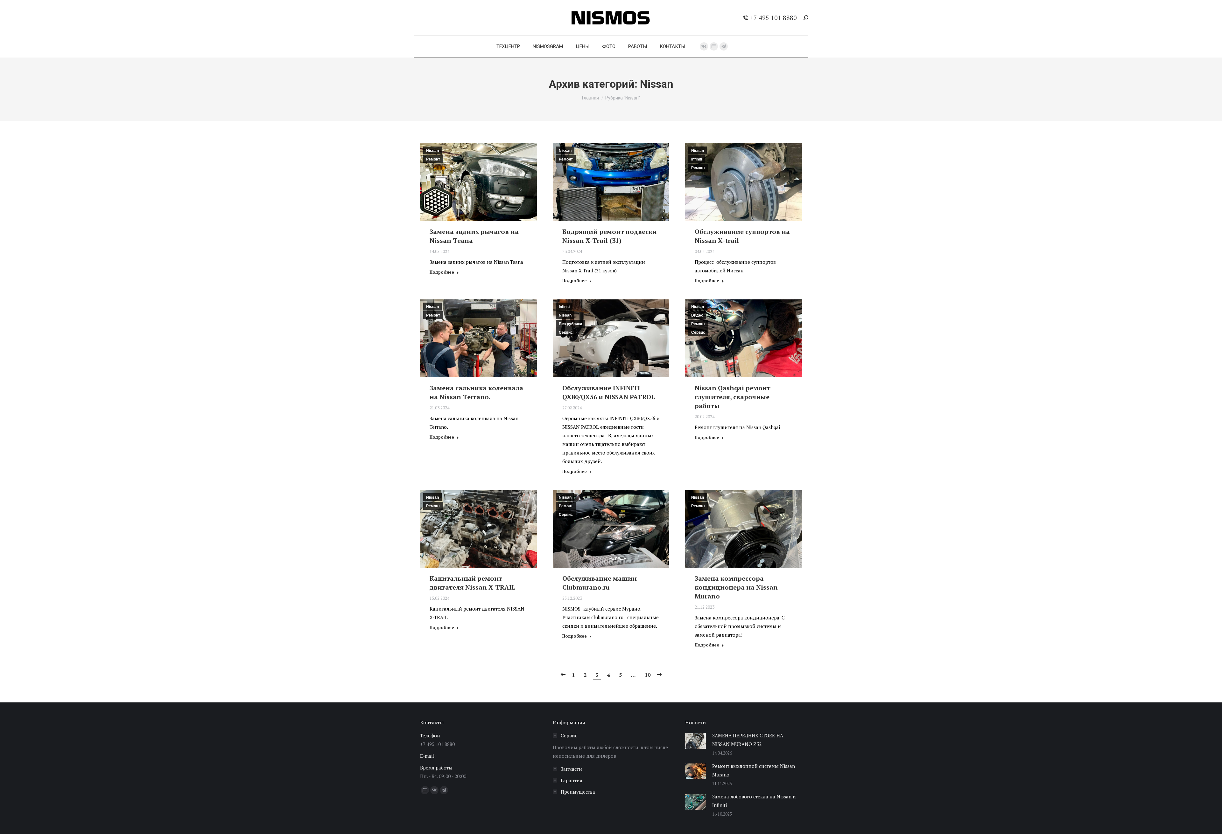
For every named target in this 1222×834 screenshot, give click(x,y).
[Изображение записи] (695, 741)
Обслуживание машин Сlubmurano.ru (599, 582)
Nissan (432, 150)
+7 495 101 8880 (773, 18)
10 (647, 674)
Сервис (566, 332)
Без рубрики (570, 324)
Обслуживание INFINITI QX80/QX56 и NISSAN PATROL (608, 392)
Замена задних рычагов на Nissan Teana (474, 236)
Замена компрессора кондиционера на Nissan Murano (736, 587)
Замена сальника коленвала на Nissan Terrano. (476, 392)
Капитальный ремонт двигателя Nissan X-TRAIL (472, 582)
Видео (697, 315)
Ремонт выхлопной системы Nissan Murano (753, 770)
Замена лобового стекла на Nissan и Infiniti (754, 800)
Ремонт (433, 159)
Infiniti (696, 159)
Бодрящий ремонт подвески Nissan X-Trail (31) (609, 236)
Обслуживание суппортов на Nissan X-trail (742, 236)
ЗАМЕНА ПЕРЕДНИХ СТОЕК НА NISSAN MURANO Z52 (747, 739)
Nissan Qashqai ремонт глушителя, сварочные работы (732, 397)
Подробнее (442, 272)
